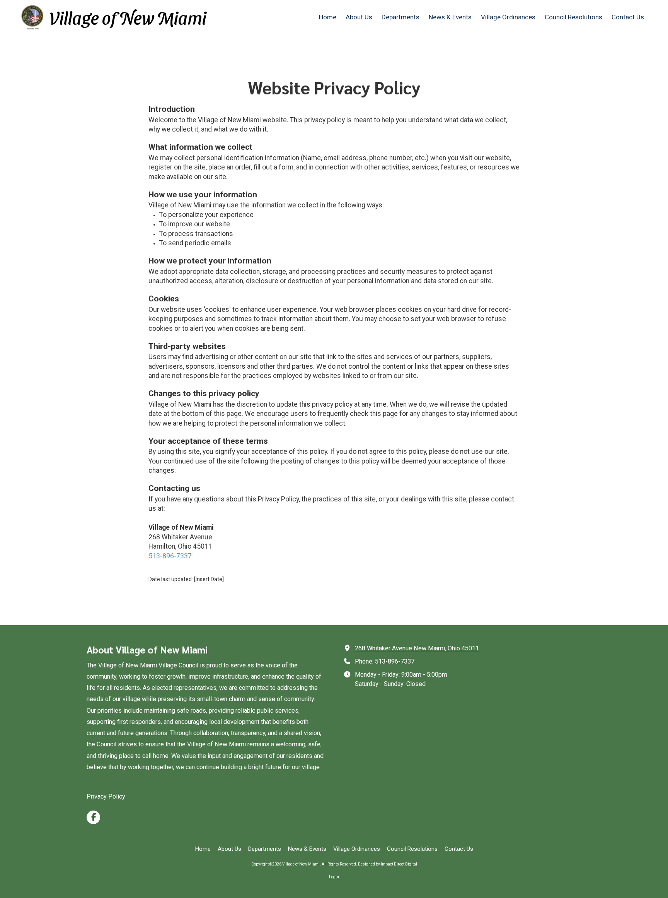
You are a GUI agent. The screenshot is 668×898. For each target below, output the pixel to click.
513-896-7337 (170, 556)
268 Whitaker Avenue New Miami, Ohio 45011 (417, 648)
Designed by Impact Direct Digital (387, 864)
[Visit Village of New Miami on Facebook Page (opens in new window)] (93, 817)
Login (334, 877)
